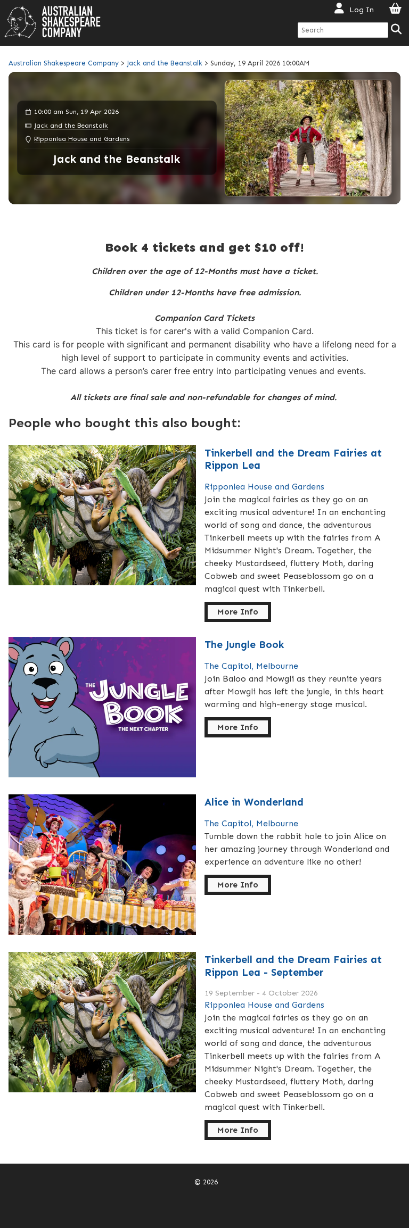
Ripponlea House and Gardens (81, 139)
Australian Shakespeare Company (65, 63)
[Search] (396, 30)
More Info (237, 612)
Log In (361, 9)
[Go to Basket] (395, 9)
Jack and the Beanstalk (164, 63)
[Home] (52, 22)
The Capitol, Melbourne (251, 666)
